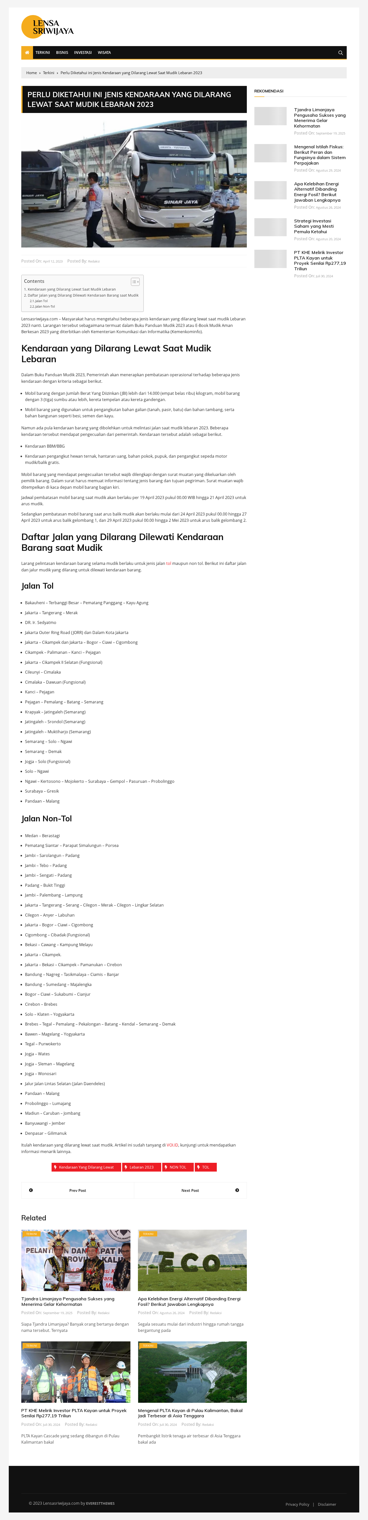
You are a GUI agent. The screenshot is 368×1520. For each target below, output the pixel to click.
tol (168, 563)
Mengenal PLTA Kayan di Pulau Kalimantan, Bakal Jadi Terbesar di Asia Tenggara (190, 1413)
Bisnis (62, 52)
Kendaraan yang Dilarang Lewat (86, 1167)
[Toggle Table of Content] (132, 282)
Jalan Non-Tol (45, 306)
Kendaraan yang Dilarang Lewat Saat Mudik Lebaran (72, 289)
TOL (205, 1167)
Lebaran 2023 (142, 1167)
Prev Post (77, 1190)
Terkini (43, 52)
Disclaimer (327, 1504)
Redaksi (94, 261)
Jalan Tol (41, 301)
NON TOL (178, 1167)
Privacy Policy (297, 1504)
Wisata (104, 52)
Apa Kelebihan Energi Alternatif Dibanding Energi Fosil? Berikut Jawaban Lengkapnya (189, 1301)
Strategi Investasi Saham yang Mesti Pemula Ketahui (314, 226)
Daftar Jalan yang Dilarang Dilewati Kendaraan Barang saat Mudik (83, 295)
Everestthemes (100, 1503)
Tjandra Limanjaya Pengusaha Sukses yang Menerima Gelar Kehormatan (67, 1301)
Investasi (83, 52)
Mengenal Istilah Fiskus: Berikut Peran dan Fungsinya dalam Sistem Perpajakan (320, 155)
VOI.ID (172, 1145)
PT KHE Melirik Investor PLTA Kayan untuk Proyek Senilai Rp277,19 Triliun (74, 1413)
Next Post (190, 1190)
